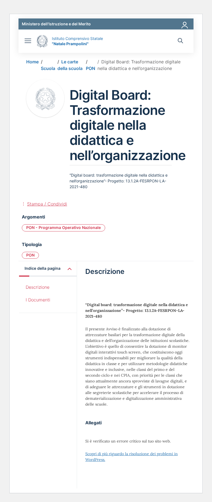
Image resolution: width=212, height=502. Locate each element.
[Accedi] (185, 24)
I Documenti (38, 300)
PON (30, 255)
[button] (48, 268)
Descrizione (37, 287)
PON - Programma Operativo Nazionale (63, 227)
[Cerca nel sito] (180, 41)
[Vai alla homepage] (42, 41)
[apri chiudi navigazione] (28, 41)
